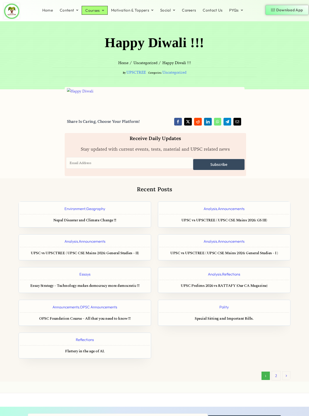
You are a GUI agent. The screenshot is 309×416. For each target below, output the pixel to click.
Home (47, 10)
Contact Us (212, 10)
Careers (189, 10)
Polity (224, 307)
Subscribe (218, 164)
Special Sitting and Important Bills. (224, 319)
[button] (69, 10)
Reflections (231, 274)
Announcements (231, 208)
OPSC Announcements (98, 307)
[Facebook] (178, 122)
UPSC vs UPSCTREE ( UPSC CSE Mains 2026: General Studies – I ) (224, 253)
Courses (92, 10)
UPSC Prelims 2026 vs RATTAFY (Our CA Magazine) (224, 286)
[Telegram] (227, 122)
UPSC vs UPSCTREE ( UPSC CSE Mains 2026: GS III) (224, 220)
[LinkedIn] (208, 122)
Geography (95, 208)
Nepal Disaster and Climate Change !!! (84, 220)
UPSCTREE (136, 72)
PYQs (233, 10)
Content (67, 10)
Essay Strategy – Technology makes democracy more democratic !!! (85, 286)
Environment (75, 208)
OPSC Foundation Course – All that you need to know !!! (85, 319)
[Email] (237, 122)
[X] (188, 122)
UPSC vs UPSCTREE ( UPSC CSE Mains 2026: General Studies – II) (85, 253)
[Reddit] (198, 122)
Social (165, 10)
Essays (84, 274)
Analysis (210, 208)
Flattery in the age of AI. (85, 351)
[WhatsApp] (217, 122)
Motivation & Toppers (130, 10)
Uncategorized (174, 72)
